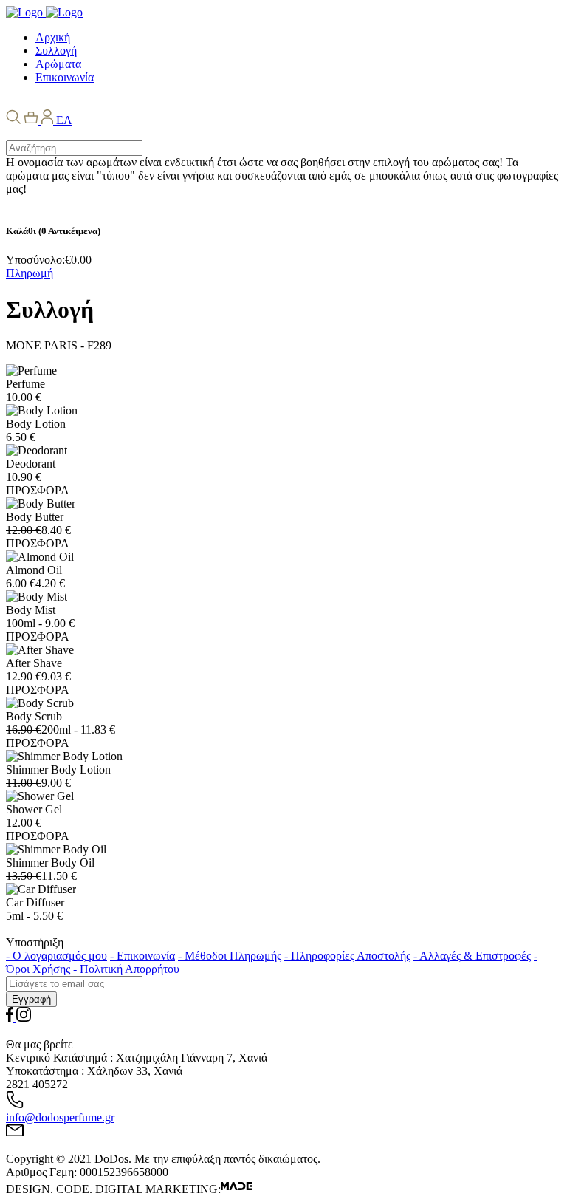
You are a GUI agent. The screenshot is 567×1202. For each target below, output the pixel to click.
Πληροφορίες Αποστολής (347, 955)
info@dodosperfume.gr (60, 1117)
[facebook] (11, 1017)
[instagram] (23, 1017)
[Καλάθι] (32, 120)
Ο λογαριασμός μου (56, 955)
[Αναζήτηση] (13, 120)
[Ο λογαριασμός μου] (48, 120)
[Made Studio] (236, 1189)
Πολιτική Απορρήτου (126, 969)
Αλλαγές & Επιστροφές (472, 955)
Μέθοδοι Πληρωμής (229, 955)
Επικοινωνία (142, 955)
